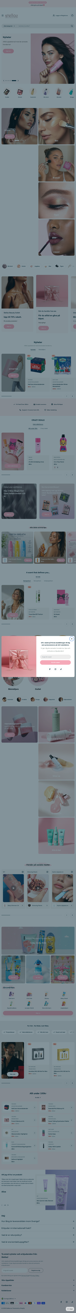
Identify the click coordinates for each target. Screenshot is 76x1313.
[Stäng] (72, 639)
